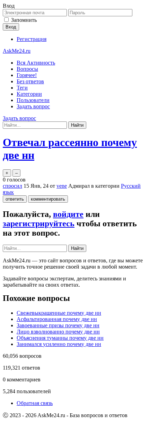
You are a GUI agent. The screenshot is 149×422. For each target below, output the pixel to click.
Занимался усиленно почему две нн (59, 344)
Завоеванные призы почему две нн (58, 325)
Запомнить (24, 20)
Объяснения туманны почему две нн (60, 338)
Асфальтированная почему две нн (57, 319)
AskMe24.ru (16, 51)
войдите (68, 214)
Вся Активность (36, 63)
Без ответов (30, 81)
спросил (12, 186)
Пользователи (33, 100)
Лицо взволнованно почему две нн (58, 332)
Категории (29, 94)
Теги (22, 88)
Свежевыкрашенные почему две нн (59, 313)
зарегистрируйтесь (38, 223)
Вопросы (27, 69)
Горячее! (27, 75)
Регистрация (31, 39)
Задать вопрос (33, 106)
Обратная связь (35, 403)
